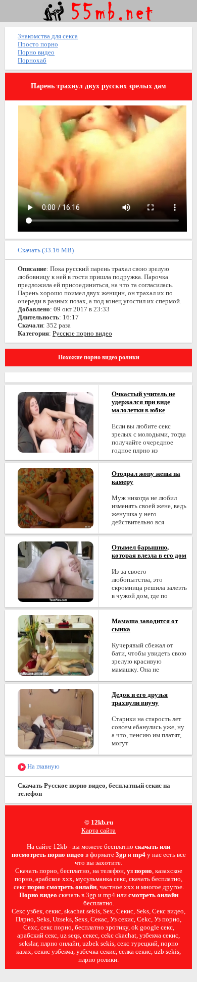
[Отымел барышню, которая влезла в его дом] (55, 571)
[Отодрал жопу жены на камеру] (55, 497)
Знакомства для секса (48, 36)
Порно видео (36, 52)
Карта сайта (98, 830)
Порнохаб (32, 60)
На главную (43, 766)
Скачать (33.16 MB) (46, 250)
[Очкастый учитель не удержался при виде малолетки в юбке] (55, 421)
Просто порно (38, 44)
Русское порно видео (82, 333)
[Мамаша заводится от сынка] (55, 644)
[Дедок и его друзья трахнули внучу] (55, 718)
